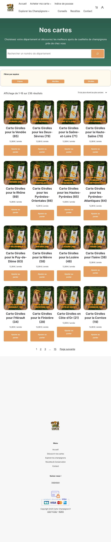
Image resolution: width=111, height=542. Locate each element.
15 (55, 349)
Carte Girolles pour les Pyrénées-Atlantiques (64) (95, 194)
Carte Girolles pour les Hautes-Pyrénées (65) (69, 192)
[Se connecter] (102, 7)
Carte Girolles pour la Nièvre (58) (42, 257)
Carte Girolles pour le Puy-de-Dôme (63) (16, 257)
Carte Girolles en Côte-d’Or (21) (69, 316)
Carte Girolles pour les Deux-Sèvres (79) (42, 132)
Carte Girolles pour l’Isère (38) (95, 255)
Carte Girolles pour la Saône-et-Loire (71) (69, 132)
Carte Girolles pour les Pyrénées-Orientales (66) (42, 194)
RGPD (61, 512)
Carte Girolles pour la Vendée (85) (15, 132)
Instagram (56, 482)
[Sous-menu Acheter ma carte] (50, 3)
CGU (55, 512)
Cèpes (20, 81)
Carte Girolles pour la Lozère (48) (69, 257)
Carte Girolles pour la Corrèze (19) (95, 318)
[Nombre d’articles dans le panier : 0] (96, 7)
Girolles (91, 81)
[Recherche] (97, 54)
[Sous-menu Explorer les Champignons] (48, 11)
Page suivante (67, 349)
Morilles (55, 81)
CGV (49, 512)
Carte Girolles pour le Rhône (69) (15, 192)
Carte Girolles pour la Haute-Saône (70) (95, 132)
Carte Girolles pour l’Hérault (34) (15, 318)
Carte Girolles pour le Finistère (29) (42, 318)
